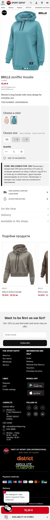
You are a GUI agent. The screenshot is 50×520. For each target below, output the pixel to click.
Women (11, 7)
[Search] (31, 3)
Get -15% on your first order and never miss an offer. (25, 322)
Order (28, 358)
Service (6, 365)
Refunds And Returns (35, 365)
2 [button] (25, 68)
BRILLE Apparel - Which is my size (32, 133)
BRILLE (6, 77)
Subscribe (25, 343)
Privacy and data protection (17, 504)
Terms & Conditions (36, 504)
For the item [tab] (8, 208)
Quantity (7, 147)
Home (3, 7)
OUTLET (28, 7)
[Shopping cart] (42, 3)
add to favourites (17, 158)
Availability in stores (23, 517)
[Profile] (36, 3)
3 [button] (27, 68)
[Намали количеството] (6, 152)
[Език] (47, 3)
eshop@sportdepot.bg (15, 426)
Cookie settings (9, 389)
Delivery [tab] (6, 215)
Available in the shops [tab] (14, 221)
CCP (5, 386)
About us (6, 355)
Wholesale (7, 362)
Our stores (7, 358)
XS (6, 139)
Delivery (29, 361)
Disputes (6, 383)
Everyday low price (34, 371)
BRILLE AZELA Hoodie (11, 292)
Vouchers (30, 368)
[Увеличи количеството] (21, 152)
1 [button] (22, 68)
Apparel (19, 7)
